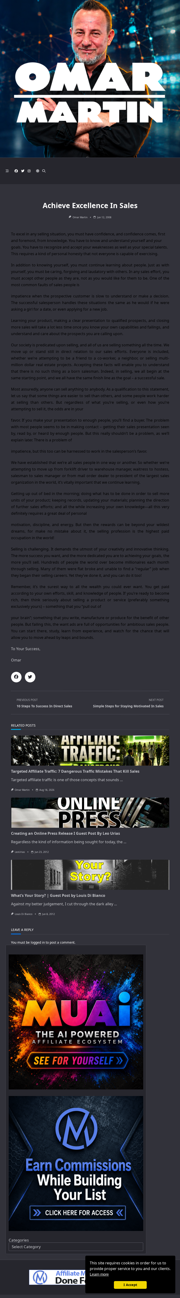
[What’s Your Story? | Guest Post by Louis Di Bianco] (90, 875)
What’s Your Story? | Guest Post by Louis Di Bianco (58, 895)
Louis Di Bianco (23, 914)
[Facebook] (16, 171)
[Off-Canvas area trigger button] (7, 171)
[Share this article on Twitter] (30, 677)
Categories (19, 1240)
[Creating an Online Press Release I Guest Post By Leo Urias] (90, 813)
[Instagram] (29, 171)
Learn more (99, 1274)
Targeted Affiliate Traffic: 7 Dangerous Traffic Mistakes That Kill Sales (75, 771)
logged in (38, 942)
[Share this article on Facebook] (16, 677)
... (121, 779)
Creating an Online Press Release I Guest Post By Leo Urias (65, 833)
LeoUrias (20, 852)
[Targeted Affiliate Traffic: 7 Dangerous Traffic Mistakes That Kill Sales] (90, 751)
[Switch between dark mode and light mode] (37, 171)
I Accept (130, 1284)
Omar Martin (80, 217)
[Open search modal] (43, 171)
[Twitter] (22, 171)
